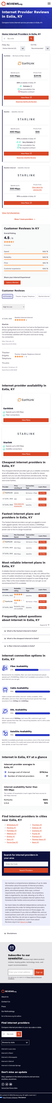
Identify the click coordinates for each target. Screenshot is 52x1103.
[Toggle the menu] (49, 3)
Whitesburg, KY (12, 825)
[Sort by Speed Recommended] (40, 48)
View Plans (25, 98)
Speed (6, 251)
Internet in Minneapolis (9, 1057)
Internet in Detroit (7, 1061)
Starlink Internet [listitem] (44, 296)
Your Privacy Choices (10, 1097)
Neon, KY (35, 842)
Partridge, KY (12, 831)
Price (6, 263)
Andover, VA (36, 828)
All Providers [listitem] (7, 296)
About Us (23, 922)
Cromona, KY (37, 831)
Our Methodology (8, 1011)
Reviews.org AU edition (13, 1016)
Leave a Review (12, 282)
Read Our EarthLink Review (26, 102)
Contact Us (5, 1002)
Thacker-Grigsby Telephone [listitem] (25, 296)
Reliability (7, 257)
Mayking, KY (11, 828)
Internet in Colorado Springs (11, 1065)
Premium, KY (37, 837)
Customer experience (12, 269)
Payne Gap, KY (12, 842)
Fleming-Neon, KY (39, 839)
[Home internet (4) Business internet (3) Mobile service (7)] (13, 48)
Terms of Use (5, 1088)
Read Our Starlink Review (26, 158)
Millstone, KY (11, 834)
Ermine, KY (11, 837)
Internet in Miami (7, 1053)
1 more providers (24, 219)
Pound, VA (36, 834)
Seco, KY (10, 839)
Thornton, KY (37, 825)
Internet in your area (8, 1049)
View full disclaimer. (11, 213)
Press (3, 1006)
